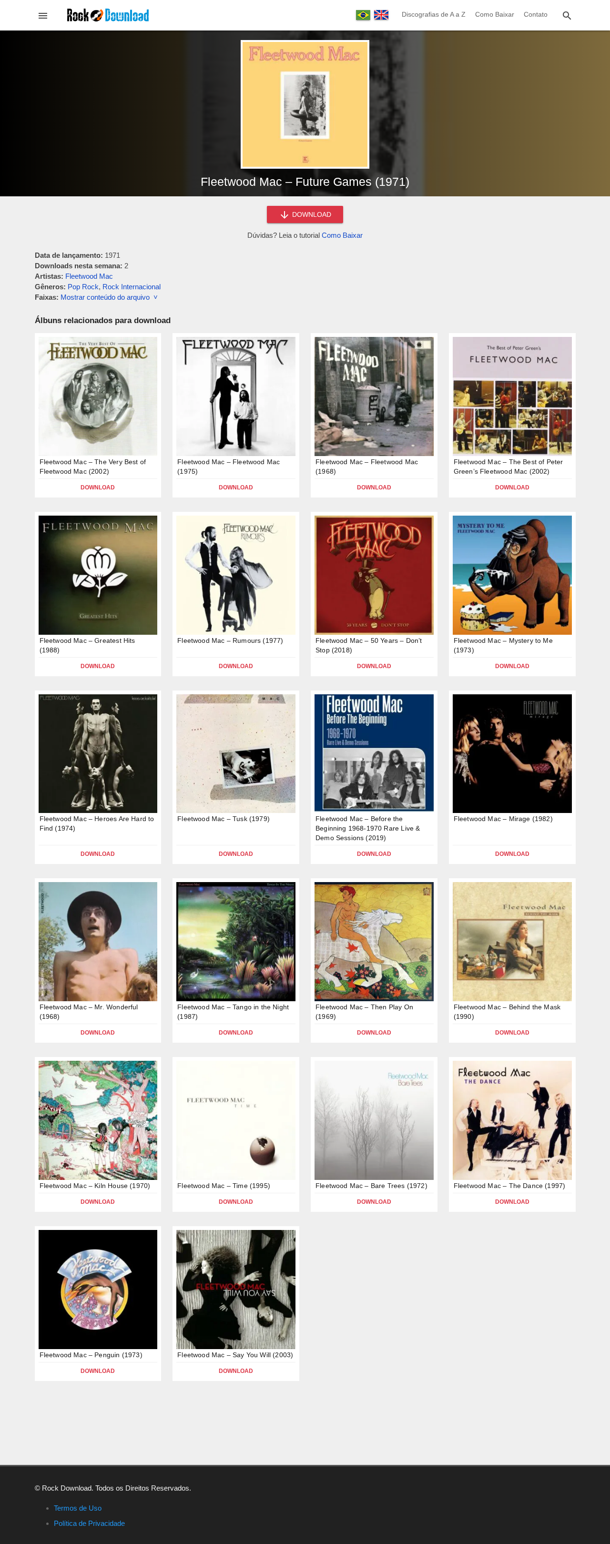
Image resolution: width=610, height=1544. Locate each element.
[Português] (363, 15)
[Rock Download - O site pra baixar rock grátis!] (108, 14)
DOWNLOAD (310, 214)
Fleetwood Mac (89, 276)
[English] (381, 15)
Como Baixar (494, 14)
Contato (536, 14)
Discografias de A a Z (434, 14)
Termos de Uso (78, 1508)
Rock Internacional (131, 287)
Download (98, 487)
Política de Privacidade (89, 1523)
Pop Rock (83, 287)
